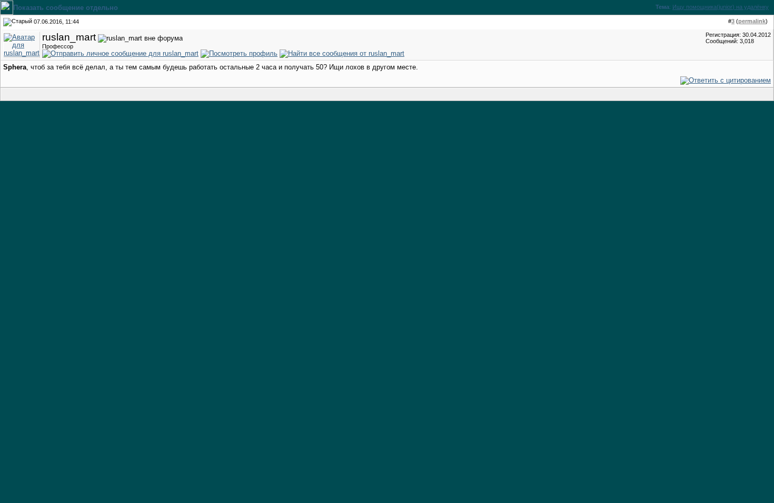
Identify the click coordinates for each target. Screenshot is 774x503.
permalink (752, 21)
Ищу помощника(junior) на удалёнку (720, 7)
